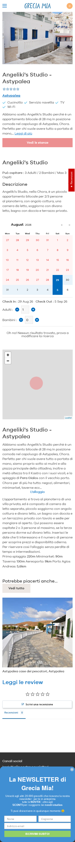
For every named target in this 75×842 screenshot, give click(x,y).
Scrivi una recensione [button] (39, 704)
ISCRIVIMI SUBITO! (37, 834)
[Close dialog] (72, 769)
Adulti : (7, 309)
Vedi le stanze (37, 142)
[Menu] (4, 6)
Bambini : (9, 319)
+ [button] (8, 354)
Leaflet (68, 417)
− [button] (8, 360)
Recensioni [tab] (11, 712)
